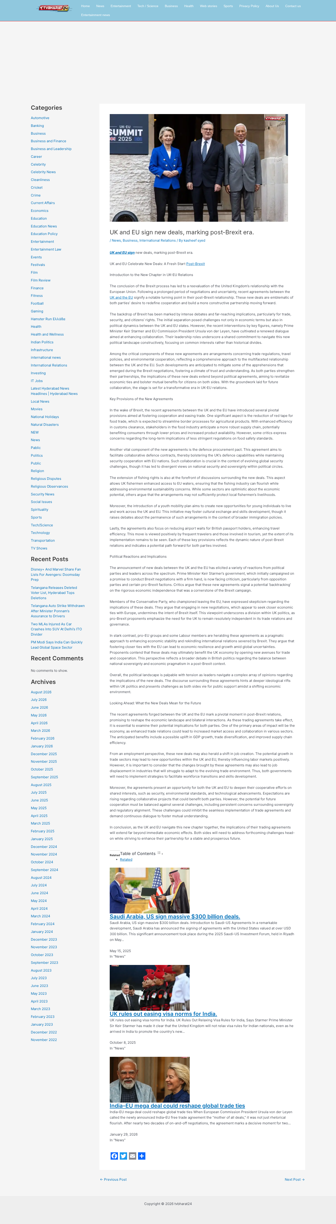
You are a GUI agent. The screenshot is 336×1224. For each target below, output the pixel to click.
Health (189, 6)
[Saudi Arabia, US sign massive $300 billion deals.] (150, 890)
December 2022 (44, 1032)
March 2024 (40, 916)
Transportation (43, 540)
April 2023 (39, 1001)
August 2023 (41, 970)
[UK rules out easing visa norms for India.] (150, 987)
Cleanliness (40, 180)
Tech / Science (147, 6)
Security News (42, 494)
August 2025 (41, 785)
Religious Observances (49, 486)
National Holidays (45, 417)
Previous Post (113, 1179)
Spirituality (39, 509)
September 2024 (44, 870)
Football (37, 303)
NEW (35, 432)
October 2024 (42, 862)
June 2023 (39, 986)
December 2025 (44, 754)
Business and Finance (48, 141)
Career (36, 156)
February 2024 (43, 924)
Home (85, 6)
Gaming (37, 311)
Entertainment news (95, 15)
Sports (228, 6)
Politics (37, 455)
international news (46, 357)
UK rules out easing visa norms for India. (163, 1014)
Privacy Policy (249, 6)
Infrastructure (42, 350)
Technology (40, 532)
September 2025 (44, 777)
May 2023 (39, 993)
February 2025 (42, 831)
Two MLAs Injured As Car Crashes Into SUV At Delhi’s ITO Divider (56, 629)
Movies (37, 409)
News (100, 6)
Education (39, 218)
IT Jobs (37, 381)
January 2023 (42, 1024)
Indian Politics (42, 342)
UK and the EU (121, 297)
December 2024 (44, 846)
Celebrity (38, 164)
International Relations (49, 365)
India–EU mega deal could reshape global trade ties (177, 1105)
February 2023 (43, 1016)
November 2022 (44, 1040)
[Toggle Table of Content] (160, 854)
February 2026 (42, 738)
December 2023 (44, 939)
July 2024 (39, 885)
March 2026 (40, 730)
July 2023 (39, 978)
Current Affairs (43, 203)
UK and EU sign (122, 252)
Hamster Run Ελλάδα (48, 319)
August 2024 (41, 877)
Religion (37, 471)
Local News (40, 401)
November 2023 (44, 947)
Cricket (37, 187)
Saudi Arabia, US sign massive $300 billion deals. (175, 916)
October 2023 (42, 955)
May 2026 (39, 715)
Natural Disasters (45, 424)
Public (36, 463)
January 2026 (42, 746)
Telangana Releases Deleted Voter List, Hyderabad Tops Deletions (54, 592)
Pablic (36, 447)
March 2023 (40, 1009)
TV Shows (39, 548)
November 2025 (44, 761)
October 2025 (42, 769)
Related (126, 859)
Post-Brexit (195, 264)
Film (34, 272)
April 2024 (39, 908)
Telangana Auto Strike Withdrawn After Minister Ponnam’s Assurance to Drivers (58, 611)
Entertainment (121, 6)
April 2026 (39, 723)
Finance (37, 288)
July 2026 (39, 699)
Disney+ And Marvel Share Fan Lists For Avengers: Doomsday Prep (56, 574)
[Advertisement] (168, 56)
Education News (44, 226)
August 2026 (41, 692)
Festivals (38, 264)
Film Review (41, 280)
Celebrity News (43, 172)
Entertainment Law (46, 249)
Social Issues (41, 502)
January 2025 (42, 839)
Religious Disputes (46, 478)
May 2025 (39, 808)
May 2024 (39, 901)
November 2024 (44, 854)
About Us (272, 6)
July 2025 (39, 792)
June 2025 (39, 800)
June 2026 (39, 707)
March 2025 (40, 823)
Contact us (293, 6)
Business (171, 6)
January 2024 (42, 931)
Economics (39, 210)
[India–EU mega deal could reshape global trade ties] (150, 1079)
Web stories (208, 6)
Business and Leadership (51, 149)
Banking (37, 125)
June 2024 (39, 893)
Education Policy (44, 234)
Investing (38, 373)
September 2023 (44, 962)
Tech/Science (42, 525)
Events (36, 257)
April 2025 (39, 816)
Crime (36, 195)
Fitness (37, 295)
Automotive (40, 118)
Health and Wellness (47, 334)
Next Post (295, 1179)
